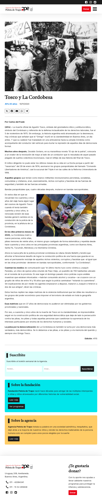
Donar (86, 9)
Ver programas (16, 406)
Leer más (13, 400)
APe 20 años (11, 104)
